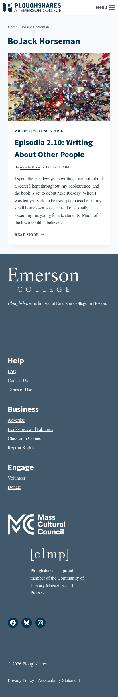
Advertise (16, 420)
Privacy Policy (21, 680)
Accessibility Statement (59, 680)
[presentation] (59, 87)
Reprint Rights (21, 447)
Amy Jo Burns (30, 167)
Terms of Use (20, 389)
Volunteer (16, 478)
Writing (22, 130)
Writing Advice (48, 130)
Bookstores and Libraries (30, 429)
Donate (14, 487)
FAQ (12, 371)
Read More (29, 234)
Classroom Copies (24, 438)
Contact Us (18, 380)
